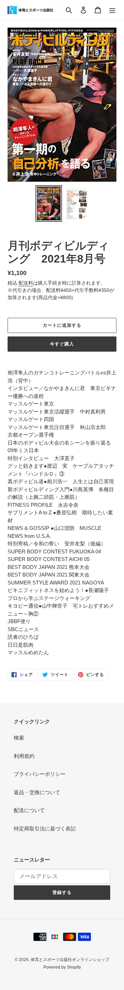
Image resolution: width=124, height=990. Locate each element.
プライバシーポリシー (39, 774)
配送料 (26, 283)
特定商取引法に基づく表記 (45, 828)
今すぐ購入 (62, 343)
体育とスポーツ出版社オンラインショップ (70, 959)
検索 (19, 738)
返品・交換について (37, 792)
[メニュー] (112, 9)
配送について (29, 810)
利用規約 (24, 756)
